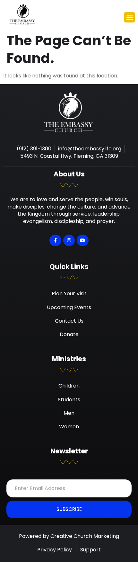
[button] (129, 17)
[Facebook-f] (55, 240)
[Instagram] (69, 240)
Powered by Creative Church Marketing (69, 536)
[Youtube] (82, 240)
